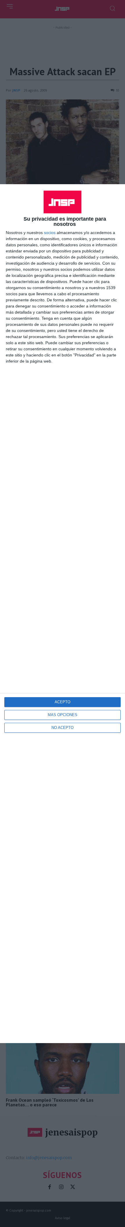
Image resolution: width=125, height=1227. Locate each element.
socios (50, 233)
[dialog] (62, 613)
